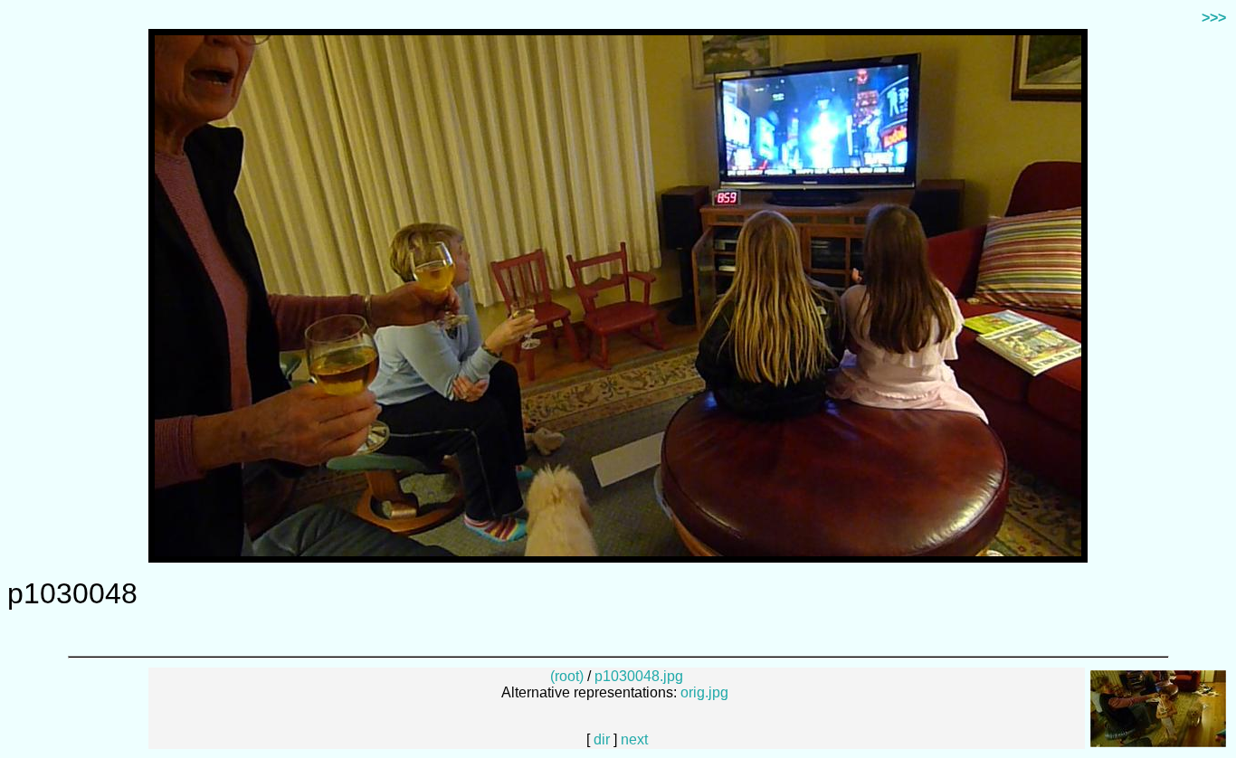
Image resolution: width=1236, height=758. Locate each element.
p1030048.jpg (638, 676)
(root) (567, 676)
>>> (1214, 17)
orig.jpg (704, 692)
